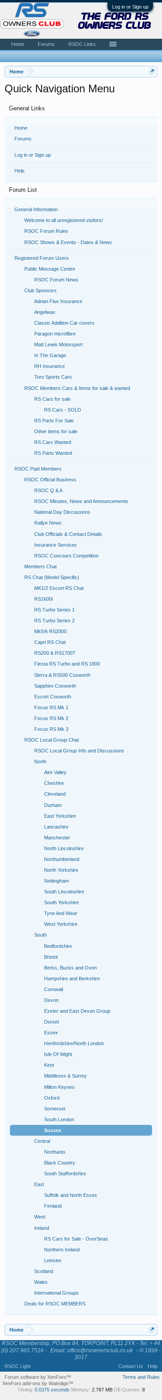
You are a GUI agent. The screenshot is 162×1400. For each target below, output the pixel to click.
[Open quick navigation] (152, 71)
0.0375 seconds (52, 1389)
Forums (23, 138)
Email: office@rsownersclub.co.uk (91, 1350)
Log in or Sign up (130, 6)
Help (19, 170)
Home (20, 128)
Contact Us (130, 1366)
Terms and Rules (141, 1377)
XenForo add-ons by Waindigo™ (37, 1383)
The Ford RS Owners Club (114, 22)
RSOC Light (17, 1366)
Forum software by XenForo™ (37, 1377)
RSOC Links (82, 44)
